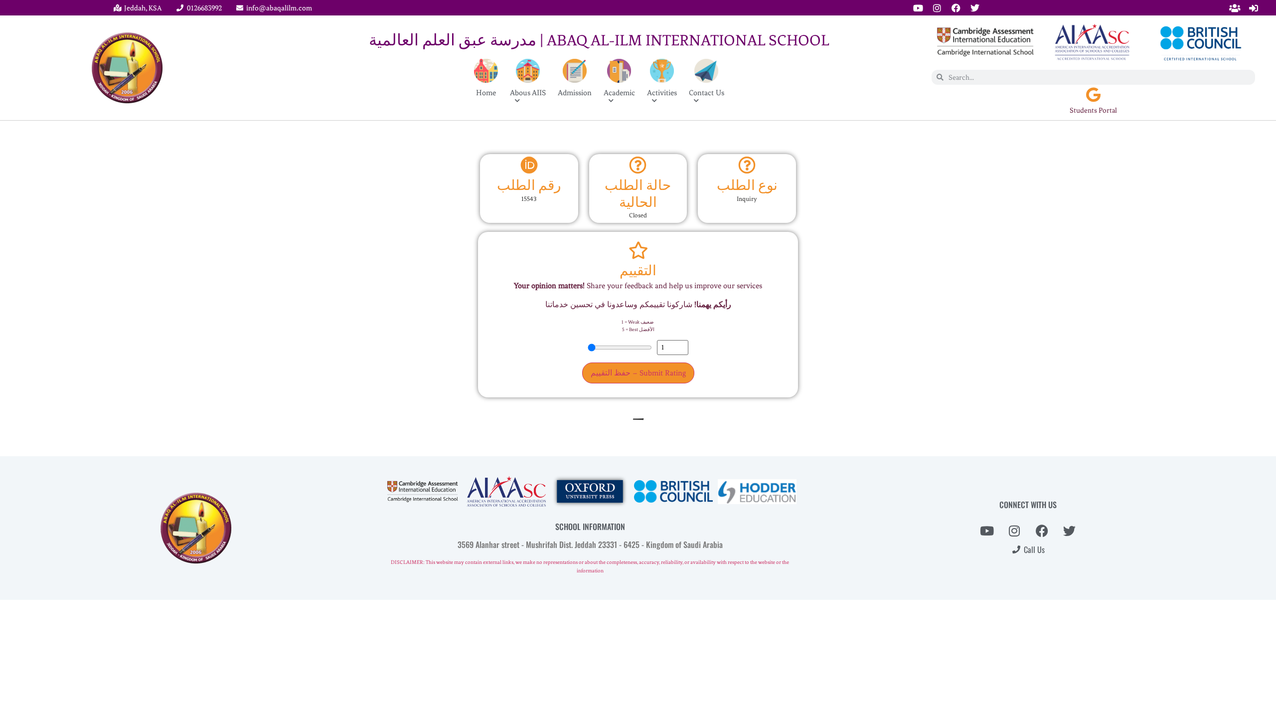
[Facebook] (956, 7)
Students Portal (1093, 110)
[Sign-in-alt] (1253, 7)
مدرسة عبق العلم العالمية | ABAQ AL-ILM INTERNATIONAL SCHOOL (599, 40)
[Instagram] (937, 7)
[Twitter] (974, 7)
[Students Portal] (1093, 94)
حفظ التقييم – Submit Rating (638, 372)
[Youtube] (918, 7)
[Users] (1234, 7)
